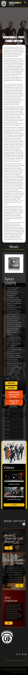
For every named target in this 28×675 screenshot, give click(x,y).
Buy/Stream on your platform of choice (14, 394)
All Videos (14, 505)
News (19, 670)
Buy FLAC (11, 383)
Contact (25, 672)
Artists (15, 670)
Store (24, 670)
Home (5, 670)
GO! (8, 548)
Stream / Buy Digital (14, 402)
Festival (19, 672)
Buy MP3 (11, 388)
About (10, 670)
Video (14, 672)
